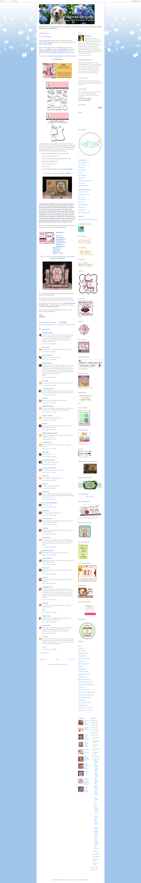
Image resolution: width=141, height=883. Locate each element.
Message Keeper (46, 550)
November (96, 741)
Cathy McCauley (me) (84, 162)
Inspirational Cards (83, 674)
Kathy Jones (81, 202)
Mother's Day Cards (83, 679)
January (96, 863)
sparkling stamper (47, 460)
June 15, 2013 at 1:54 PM (49, 448)
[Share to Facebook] (64, 322)
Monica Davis (81, 183)
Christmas (81, 656)
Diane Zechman (82, 170)
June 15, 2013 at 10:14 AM (49, 412)
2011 (93, 870)
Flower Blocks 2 (96, 799)
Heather (44, 347)
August (96, 752)
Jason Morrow (74, 879)
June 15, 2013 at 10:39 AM (49, 420)
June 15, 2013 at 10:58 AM (49, 429)
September (97, 749)
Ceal (43, 483)
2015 (93, 730)
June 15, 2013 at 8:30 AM (49, 351)
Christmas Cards (82, 658)
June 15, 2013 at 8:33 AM (49, 359)
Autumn (80, 648)
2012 (93, 867)
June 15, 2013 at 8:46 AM (49, 377)
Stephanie (45, 616)
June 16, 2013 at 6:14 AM (49, 547)
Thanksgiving (81, 705)
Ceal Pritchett (82, 165)
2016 (93, 728)
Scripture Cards (82, 689)
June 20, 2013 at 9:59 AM (49, 633)
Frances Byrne (82, 199)
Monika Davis (56, 249)
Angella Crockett (82, 192)
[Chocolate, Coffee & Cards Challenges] (90, 473)
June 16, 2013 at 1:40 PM (49, 564)
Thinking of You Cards (84, 708)
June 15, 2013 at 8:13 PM (49, 480)
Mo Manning (81, 676)
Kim (43, 423)
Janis (43, 577)
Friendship (81, 669)
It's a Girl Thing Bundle (66, 169)
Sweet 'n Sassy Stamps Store (61, 51)
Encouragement (82, 663)
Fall (79, 666)
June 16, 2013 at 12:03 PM (49, 555)
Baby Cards (81, 651)
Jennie (44, 528)
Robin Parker (56, 251)
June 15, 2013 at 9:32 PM (49, 507)
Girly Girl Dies (61, 258)
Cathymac (89, 36)
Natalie (44, 510)
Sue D (43, 381)
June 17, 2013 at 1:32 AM (49, 574)
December (96, 737)
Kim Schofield (81, 178)
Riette (44, 603)
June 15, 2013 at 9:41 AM (49, 395)
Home (57, 659)
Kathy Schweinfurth (83, 204)
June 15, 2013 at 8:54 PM (49, 488)
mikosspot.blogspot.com (48, 433)
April (95, 854)
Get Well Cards (82, 671)
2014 (93, 732)
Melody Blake (81, 210)
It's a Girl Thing (59, 173)
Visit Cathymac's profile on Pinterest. (88, 219)
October (96, 745)
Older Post (72, 659)
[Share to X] (63, 322)
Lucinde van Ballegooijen (84, 180)
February (96, 859)
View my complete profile (84, 55)
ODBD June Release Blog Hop (96, 842)
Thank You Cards (82, 702)
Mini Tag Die (61, 218)
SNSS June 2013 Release (96, 822)
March (95, 856)
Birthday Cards (82, 653)
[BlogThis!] (61, 322)
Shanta (44, 452)
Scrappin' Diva (46, 415)
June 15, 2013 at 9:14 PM (49, 499)
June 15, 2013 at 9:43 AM (49, 402)
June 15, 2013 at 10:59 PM (49, 534)
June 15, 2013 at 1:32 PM (49, 439)
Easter (80, 661)
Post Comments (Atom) (61, 664)
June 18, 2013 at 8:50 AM (49, 599)
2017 (93, 725)
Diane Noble (81, 167)
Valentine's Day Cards (84, 710)
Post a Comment (45, 652)
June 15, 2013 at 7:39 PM (49, 472)
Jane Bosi (80, 172)
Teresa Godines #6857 (48, 502)
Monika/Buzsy (46, 332)
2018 (93, 723)
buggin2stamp (46, 363)
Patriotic (80, 687)
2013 (93, 735)
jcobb (43, 398)
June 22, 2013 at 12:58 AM (49, 649)
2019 (93, 720)
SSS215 (68, 173)
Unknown (44, 537)
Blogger (87, 879)
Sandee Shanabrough (83, 212)
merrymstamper (46, 388)
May (95, 851)
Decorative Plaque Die (49, 216)
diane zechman (46, 355)
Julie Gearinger (82, 175)
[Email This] (60, 322)
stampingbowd (46, 587)
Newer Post (43, 659)
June (95, 759)
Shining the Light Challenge (85, 692)
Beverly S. (45, 625)
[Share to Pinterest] (65, 322)
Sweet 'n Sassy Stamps (45, 44)
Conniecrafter (45, 518)
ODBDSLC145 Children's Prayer (96, 834)
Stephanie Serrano (58, 253)
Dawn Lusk (81, 197)
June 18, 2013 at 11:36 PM (49, 612)
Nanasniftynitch (46, 406)
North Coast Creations (84, 682)
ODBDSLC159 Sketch (96, 788)
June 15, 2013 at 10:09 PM (49, 515)
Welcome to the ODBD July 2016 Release (86, 781)
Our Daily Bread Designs (84, 684)
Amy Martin (45, 442)
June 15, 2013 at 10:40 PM (49, 524)
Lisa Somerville (82, 207)
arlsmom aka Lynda (47, 468)
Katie (43, 636)
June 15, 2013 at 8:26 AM (49, 344)
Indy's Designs (46, 558)
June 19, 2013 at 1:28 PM (49, 622)
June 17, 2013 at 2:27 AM (49, 583)
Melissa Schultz (57, 248)
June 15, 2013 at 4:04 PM (49, 456)
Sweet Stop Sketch (70, 324)
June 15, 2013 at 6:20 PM (49, 464)
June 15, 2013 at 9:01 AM (49, 385)
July (95, 756)
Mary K (44, 476)
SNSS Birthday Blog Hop (86, 758)
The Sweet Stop (48, 42)
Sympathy (80, 700)
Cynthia (44, 568)
